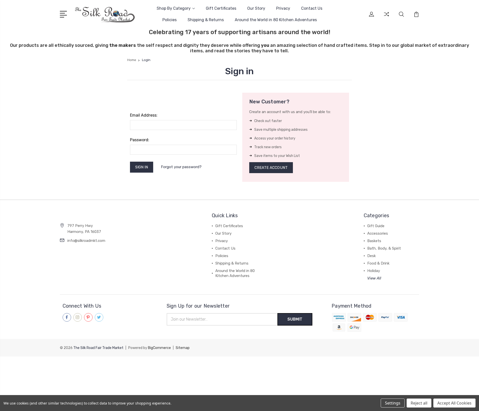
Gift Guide (375, 226)
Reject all (419, 403)
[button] (239, 365)
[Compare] (386, 17)
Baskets (374, 241)
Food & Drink (378, 263)
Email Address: (143, 115)
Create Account (271, 167)
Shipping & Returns (206, 19)
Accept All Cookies (454, 403)
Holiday (373, 271)
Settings (392, 403)
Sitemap (183, 348)
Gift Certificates (221, 8)
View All (374, 278)
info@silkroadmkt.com (86, 240)
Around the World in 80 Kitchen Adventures (276, 19)
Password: (139, 139)
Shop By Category (174, 8)
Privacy (283, 8)
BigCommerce (159, 348)
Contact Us (311, 8)
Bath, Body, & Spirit (384, 248)
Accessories (377, 233)
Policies (169, 19)
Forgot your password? (181, 167)
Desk (371, 256)
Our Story (256, 8)
